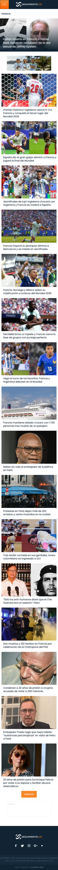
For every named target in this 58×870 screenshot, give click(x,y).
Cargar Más (29, 794)
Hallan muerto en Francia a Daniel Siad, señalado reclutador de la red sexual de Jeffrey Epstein (26, 43)
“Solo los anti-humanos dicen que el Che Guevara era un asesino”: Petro (27, 601)
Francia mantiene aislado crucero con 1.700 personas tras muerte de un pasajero (29, 424)
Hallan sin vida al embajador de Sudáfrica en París (28, 468)
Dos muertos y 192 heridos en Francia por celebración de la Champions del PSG (27, 645)
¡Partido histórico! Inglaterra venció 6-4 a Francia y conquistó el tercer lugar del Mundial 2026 (27, 113)
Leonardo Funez (37, 867)
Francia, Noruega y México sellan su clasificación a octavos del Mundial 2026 (27, 291)
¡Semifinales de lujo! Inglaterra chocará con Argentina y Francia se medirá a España (29, 203)
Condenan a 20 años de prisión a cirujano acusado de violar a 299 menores (28, 689)
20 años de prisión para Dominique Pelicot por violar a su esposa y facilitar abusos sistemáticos (28, 783)
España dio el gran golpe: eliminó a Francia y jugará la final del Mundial (29, 159)
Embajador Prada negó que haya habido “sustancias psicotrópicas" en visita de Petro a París (29, 735)
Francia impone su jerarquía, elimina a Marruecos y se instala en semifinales (26, 247)
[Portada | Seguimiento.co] (29, 836)
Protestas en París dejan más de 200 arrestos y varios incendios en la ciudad (26, 512)
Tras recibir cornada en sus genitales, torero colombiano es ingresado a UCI (29, 556)
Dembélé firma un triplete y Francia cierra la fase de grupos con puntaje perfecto (29, 335)
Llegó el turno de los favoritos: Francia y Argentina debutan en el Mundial (26, 380)
